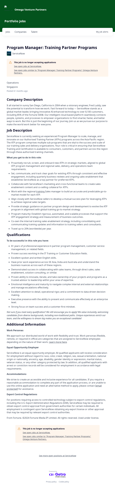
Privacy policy (51, 482)
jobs (8, 31)
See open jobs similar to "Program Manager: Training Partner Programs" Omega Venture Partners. (56, 71)
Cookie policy (64, 482)
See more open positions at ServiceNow (57, 455)
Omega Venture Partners (30, 9)
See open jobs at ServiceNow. (28, 66)
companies (21, 31)
